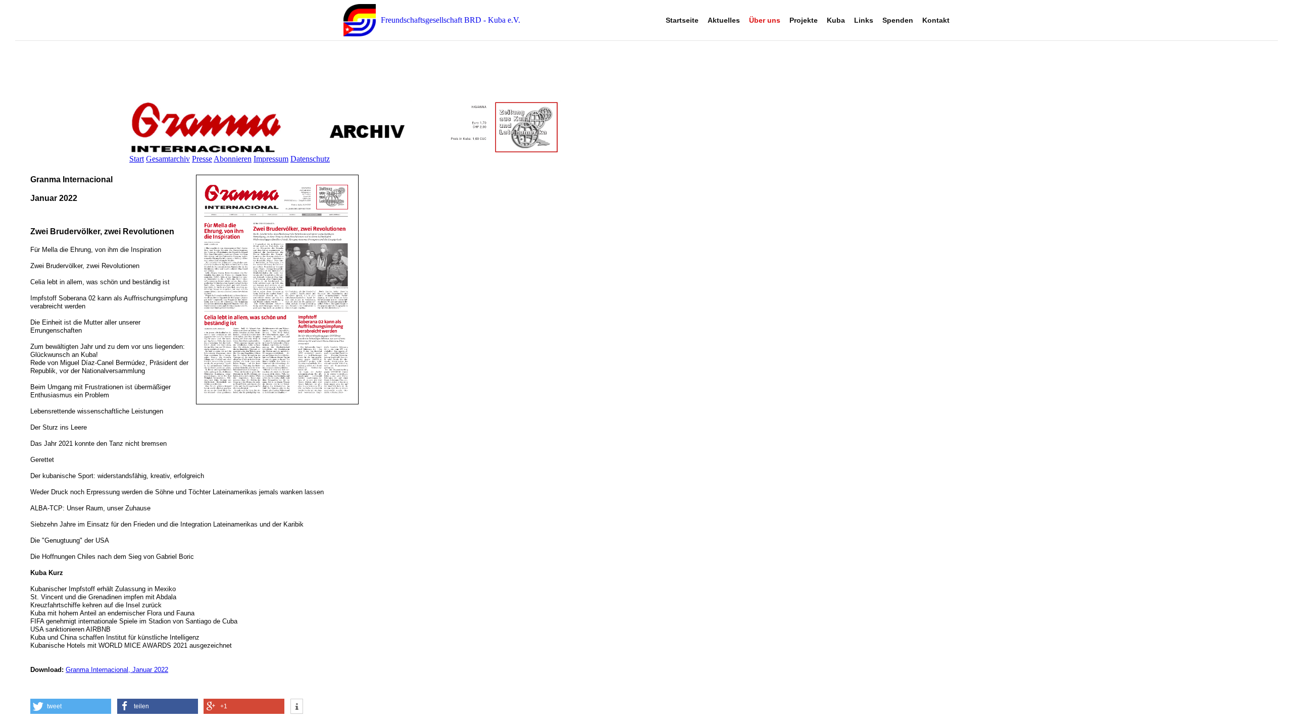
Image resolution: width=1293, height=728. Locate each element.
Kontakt (936, 20)
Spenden (897, 20)
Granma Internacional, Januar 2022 (117, 669)
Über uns (764, 20)
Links (863, 20)
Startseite (682, 20)
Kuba (836, 20)
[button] (70, 706)
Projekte (803, 20)
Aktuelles (724, 20)
